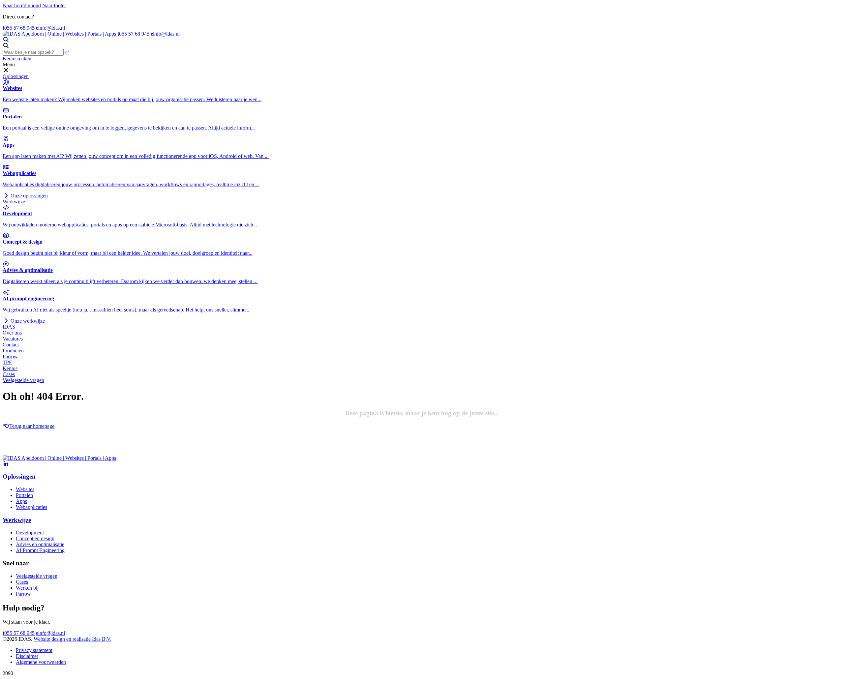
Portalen (24, 495)
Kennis (10, 368)
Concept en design (35, 538)
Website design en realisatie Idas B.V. (72, 639)
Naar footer (54, 5)
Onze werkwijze (27, 321)
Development (30, 532)
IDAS (9, 327)
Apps (21, 501)
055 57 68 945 (19, 28)
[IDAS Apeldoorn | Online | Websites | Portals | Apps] (59, 34)
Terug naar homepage (31, 426)
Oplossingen (16, 76)
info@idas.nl (50, 28)
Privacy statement (34, 650)
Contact (11, 344)
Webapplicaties (31, 507)
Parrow (10, 356)
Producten (13, 350)
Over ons (12, 333)
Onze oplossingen (28, 195)
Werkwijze (14, 201)
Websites (25, 489)
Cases (9, 374)
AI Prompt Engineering (40, 550)
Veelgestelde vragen (23, 380)
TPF (7, 362)
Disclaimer (27, 656)
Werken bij (27, 588)
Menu (9, 64)
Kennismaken (17, 58)
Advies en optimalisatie (40, 544)
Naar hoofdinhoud (22, 5)
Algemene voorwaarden (41, 662)
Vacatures (13, 338)
